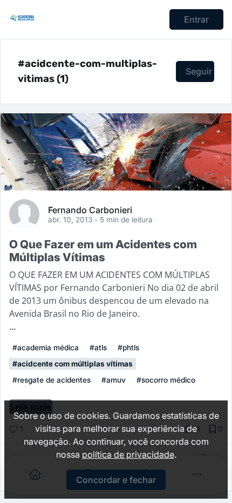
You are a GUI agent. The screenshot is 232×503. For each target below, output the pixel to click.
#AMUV (113, 380)
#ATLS (98, 347)
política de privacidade (128, 454)
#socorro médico (166, 380)
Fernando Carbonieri (90, 209)
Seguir (199, 71)
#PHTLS (128, 347)
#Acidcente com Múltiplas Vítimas (72, 363)
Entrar (196, 19)
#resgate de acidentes (51, 380)
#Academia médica (45, 347)
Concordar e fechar (116, 479)
